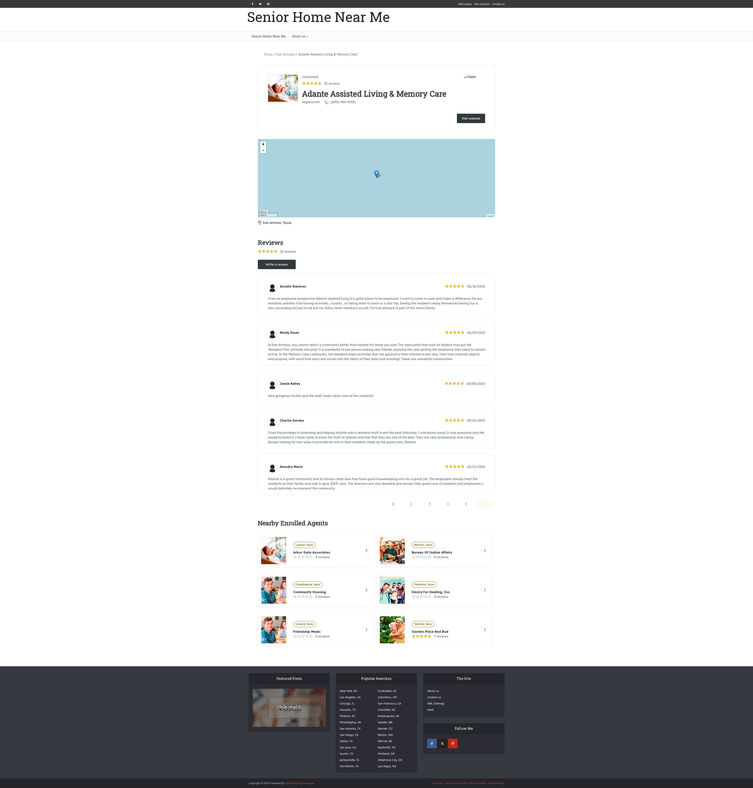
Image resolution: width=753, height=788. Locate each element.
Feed (430, 710)
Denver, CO (385, 728)
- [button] (263, 150)
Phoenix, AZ (347, 716)
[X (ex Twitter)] (442, 743)
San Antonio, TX (350, 728)
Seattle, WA (385, 722)
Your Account (481, 4)
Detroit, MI (385, 741)
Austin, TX (346, 753)
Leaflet (491, 215)
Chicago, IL (347, 703)
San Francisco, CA (389, 703)
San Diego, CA (349, 735)
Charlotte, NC (387, 710)
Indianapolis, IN (388, 716)
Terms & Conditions (456, 783)
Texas (268, 54)
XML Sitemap (435, 703)
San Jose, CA (348, 747)
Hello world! (289, 706)
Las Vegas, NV (387, 766)
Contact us (498, 4)
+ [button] (263, 144)
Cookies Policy (496, 783)
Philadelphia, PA (350, 722)
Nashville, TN (386, 747)
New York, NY (348, 691)
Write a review (277, 264)
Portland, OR (386, 753)
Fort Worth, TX (349, 766)
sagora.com (311, 102)
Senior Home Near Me (318, 17)
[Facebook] (432, 743)
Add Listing (464, 4)
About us (298, 36)
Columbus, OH (387, 697)
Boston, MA (385, 735)
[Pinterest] (452, 743)
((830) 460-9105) (343, 102)
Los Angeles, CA (350, 697)
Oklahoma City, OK (390, 760)
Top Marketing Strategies (299, 783)
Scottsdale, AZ (387, 691)
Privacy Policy (478, 783)
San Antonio (285, 54)
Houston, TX (348, 710)
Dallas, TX (346, 741)
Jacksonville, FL (349, 760)
